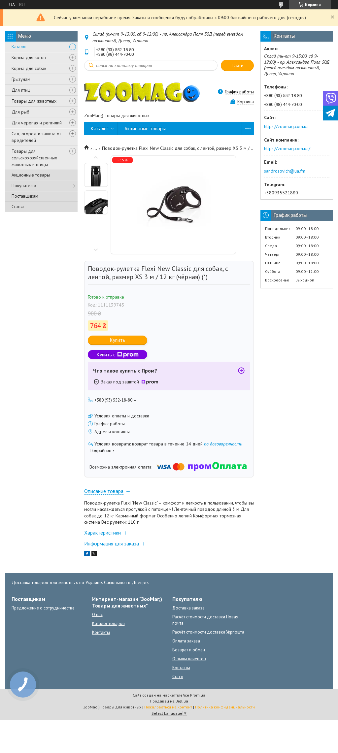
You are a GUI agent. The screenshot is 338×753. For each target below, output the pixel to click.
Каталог (19, 46)
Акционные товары (31, 175)
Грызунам (21, 79)
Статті (177, 676)
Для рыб (20, 112)
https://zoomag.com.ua (286, 126)
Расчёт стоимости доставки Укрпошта (208, 632)
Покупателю (24, 185)
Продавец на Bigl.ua (169, 701)
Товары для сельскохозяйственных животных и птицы (34, 157)
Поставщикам (25, 196)
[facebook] (87, 555)
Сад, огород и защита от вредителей (36, 137)
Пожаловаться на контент (168, 706)
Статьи (18, 207)
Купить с (106, 354)
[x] (94, 555)
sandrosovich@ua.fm (284, 171)
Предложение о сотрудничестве (43, 608)
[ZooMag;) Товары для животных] (142, 91)
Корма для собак (29, 68)
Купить (117, 340)
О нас (97, 614)
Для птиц (21, 90)
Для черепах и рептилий (37, 123)
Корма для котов (29, 57)
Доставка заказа (188, 608)
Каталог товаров (108, 623)
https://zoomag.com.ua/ (287, 148)
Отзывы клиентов (189, 659)
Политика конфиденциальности (225, 706)
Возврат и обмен (188, 650)
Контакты (101, 632)
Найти (237, 65)
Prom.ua (197, 695)
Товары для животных (34, 101)
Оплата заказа (186, 641)
